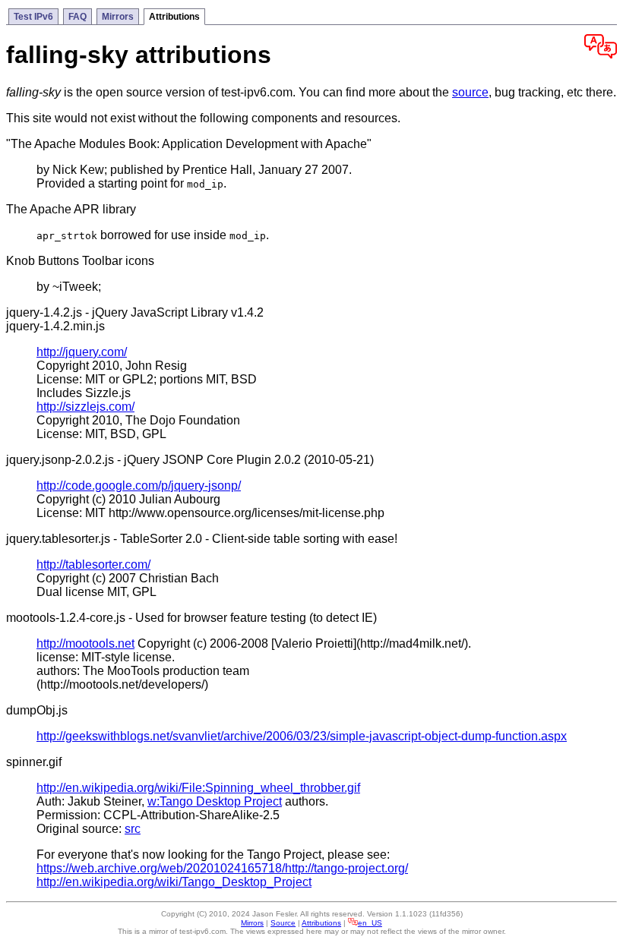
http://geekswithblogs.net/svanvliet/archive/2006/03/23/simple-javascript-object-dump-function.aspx (301, 736)
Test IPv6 (33, 16)
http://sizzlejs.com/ (85, 406)
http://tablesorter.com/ (93, 564)
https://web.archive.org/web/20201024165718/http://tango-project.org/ (222, 868)
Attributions (174, 16)
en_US (370, 923)
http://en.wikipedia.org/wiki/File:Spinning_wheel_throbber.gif (198, 787)
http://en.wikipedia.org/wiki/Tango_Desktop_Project (174, 881)
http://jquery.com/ (81, 351)
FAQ (77, 16)
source (470, 92)
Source (283, 923)
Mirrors (118, 16)
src (133, 828)
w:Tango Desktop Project (214, 801)
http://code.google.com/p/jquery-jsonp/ (138, 485)
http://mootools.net (85, 643)
